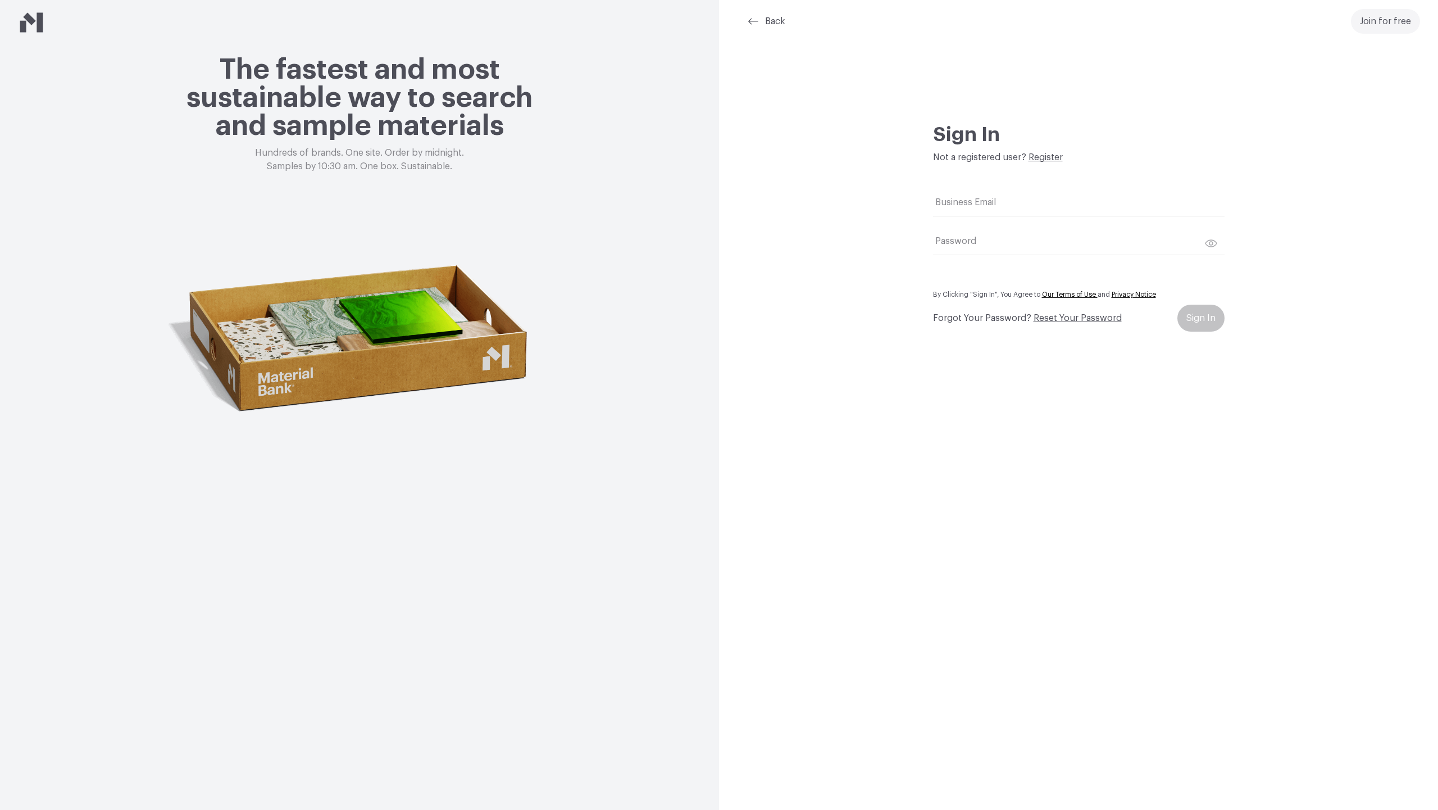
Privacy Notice (1134, 294)
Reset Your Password (1078, 318)
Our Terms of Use (1070, 294)
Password (955, 241)
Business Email (965, 202)
